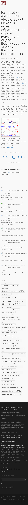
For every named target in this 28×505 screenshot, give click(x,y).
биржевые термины (7, 314)
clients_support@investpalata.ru (10, 437)
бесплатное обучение (8, 312)
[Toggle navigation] (25, 3)
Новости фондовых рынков (13, 302)
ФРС (16, 309)
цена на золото (12, 388)
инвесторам (17, 329)
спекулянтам (6, 358)
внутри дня (5, 319)
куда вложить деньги (9, 332)
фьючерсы (8, 379)
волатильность (15, 319)
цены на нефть (11, 394)
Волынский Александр (10, 285)
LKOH (22, 84)
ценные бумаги (11, 391)
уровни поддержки (12, 367)
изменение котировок (8, 324)
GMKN (23, 105)
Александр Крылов (7, 283)
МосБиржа (9, 297)
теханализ (16, 358)
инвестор (6, 330)
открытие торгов (9, 346)
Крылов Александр (13, 291)
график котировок (7, 322)
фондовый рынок (10, 376)
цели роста (8, 384)
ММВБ (6, 294)
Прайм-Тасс (10, 147)
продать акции (7, 351)
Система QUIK (5, 471)
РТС (6, 307)
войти (8, 172)
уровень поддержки (8, 363)
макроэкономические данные (10, 337)
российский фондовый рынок (13, 355)
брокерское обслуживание (10, 317)
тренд (21, 361)
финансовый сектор (8, 369)
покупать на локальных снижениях (13, 348)
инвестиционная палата (13, 327)
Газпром (5, 288)
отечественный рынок (10, 343)
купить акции (8, 335)
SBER (16, 77)
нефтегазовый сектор (11, 340)
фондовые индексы (12, 372)
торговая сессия (9, 361)
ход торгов (8, 381)
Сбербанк (17, 307)
